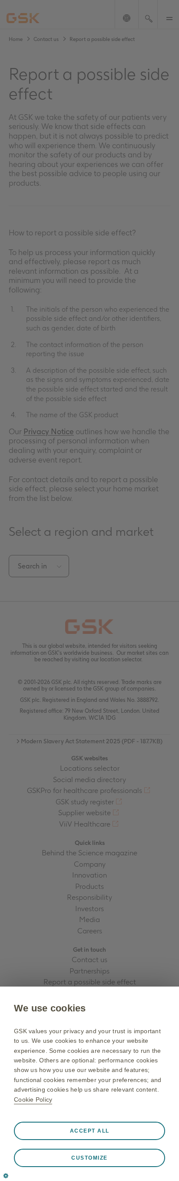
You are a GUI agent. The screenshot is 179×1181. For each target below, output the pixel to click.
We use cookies (50, 1008)
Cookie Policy (33, 1099)
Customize (89, 1158)
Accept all (89, 1131)
